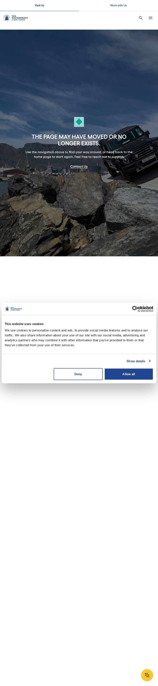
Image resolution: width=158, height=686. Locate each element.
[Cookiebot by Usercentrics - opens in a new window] (135, 309)
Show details (136, 361)
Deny (78, 374)
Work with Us (118, 5)
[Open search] (141, 18)
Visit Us (39, 5)
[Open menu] (150, 18)
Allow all (128, 374)
